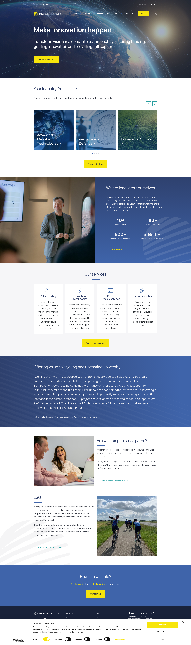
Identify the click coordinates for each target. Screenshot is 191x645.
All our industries (95, 164)
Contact (143, 13)
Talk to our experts (46, 59)
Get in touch (77, 584)
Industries (75, 13)
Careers (117, 13)
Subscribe (45, 4)
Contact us (95, 593)
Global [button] (148, 4)
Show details (120, 639)
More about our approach (49, 547)
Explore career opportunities (114, 480)
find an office (99, 584)
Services (88, 13)
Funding (100, 13)
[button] (156, 14)
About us (129, 13)
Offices (36, 4)
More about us (116, 249)
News (108, 13)
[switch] (68, 639)
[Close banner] (183, 622)
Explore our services (95, 343)
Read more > (43, 136)
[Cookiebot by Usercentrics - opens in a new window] (18, 640)
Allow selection (162, 632)
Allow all (162, 625)
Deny (162, 639)
